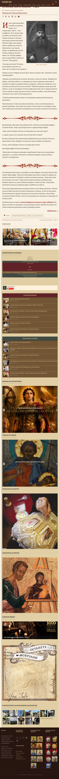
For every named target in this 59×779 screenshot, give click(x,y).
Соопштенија (19, 757)
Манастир (15, 5)
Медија (38, 5)
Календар (43, 5)
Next (56, 409)
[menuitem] (53, 4)
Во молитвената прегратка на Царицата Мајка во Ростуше (15, 241)
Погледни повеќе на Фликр (46, 718)
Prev (3, 409)
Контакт (48, 5)
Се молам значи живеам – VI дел (48, 220)
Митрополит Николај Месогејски (14, 13)
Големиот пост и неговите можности (13, 220)
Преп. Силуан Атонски (37, 215)
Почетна (10, 5)
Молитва (29, 215)
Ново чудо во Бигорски (30, 462)
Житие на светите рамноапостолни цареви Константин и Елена (30, 408)
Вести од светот (20, 753)
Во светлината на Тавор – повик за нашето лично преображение (41, 241)
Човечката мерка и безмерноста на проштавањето (24, 329)
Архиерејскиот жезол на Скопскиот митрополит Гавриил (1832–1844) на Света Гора (33, 361)
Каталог (34, 5)
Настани (18, 755)
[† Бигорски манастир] (6, 1)
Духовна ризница (27, 5)
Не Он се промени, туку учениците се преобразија (24, 317)
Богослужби (19, 751)
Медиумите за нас (20, 759)
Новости (20, 5)
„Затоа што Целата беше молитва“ (20, 299)
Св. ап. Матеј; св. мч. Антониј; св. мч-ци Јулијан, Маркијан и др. (20, 272)
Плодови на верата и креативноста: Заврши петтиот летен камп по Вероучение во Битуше (33, 349)
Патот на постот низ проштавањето (20, 323)
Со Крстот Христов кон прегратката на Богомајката (25, 367)
